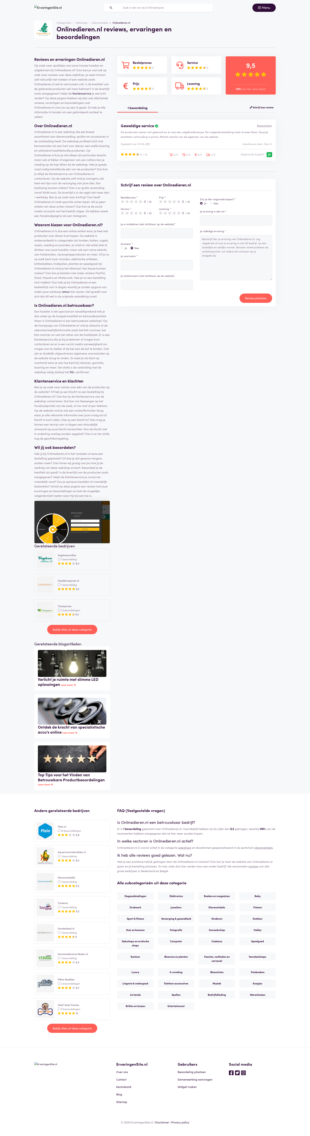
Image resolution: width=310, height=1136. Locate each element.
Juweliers (176, 907)
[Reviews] (48, 8)
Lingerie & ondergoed (135, 983)
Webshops (82, 22)
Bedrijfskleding (217, 994)
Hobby (257, 930)
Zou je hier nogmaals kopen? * (218, 199)
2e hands (135, 994)
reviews (253, 866)
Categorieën (64, 22)
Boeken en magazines (217, 896)
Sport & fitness (135, 918)
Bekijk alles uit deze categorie (72, 629)
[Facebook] (231, 1072)
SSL (72, 372)
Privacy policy (180, 1122)
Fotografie (176, 930)
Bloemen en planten (176, 956)
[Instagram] (243, 1072)
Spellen (176, 994)
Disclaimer (162, 1122)
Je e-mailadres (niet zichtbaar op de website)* (148, 224)
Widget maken (187, 1087)
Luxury (135, 972)
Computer (176, 941)
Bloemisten (217, 972)
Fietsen (257, 907)
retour (66, 292)
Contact (121, 1079)
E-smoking (176, 972)
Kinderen (217, 918)
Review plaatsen (256, 298)
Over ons (122, 1072)
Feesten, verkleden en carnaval (217, 959)
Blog (119, 1094)
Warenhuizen (257, 994)
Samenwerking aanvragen (195, 1079)
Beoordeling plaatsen (192, 1072)
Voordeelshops (257, 956)
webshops (184, 847)
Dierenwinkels (100, 22)
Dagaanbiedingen (135, 896)
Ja (126, 248)
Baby (258, 896)
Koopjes (257, 983)
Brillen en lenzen (135, 1006)
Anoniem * (127, 244)
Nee (136, 248)
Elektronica (176, 896)
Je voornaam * (129, 256)
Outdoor (257, 918)
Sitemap (121, 1102)
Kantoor (135, 956)
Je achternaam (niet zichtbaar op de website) (147, 276)
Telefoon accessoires (176, 983)
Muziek (217, 983)
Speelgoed (257, 941)
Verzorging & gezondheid (176, 918)
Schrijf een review (263, 107)
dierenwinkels (264, 847)
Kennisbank (123, 1087)
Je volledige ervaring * (213, 231)
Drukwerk (135, 907)
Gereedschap (217, 930)
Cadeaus (217, 941)
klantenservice (81, 93)
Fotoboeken (257, 972)
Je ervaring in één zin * (213, 211)
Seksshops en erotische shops (135, 943)
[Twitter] (237, 1072)
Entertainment (176, 1006)
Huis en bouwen (135, 930)
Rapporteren (264, 125)
